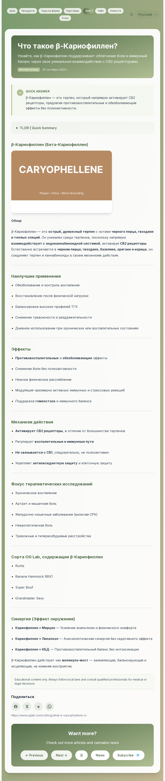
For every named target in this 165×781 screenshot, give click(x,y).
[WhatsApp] (51, 718)
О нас (65, 18)
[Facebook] (17, 718)
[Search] (131, 14)
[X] (28, 718)
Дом (12, 10)
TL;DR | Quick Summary (39, 133)
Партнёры (72, 10)
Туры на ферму (50, 10)
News (100, 767)
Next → (61, 767)
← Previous (34, 767)
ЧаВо (101, 10)
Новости (115, 10)
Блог (88, 10)
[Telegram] (39, 718)
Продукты (28, 10)
